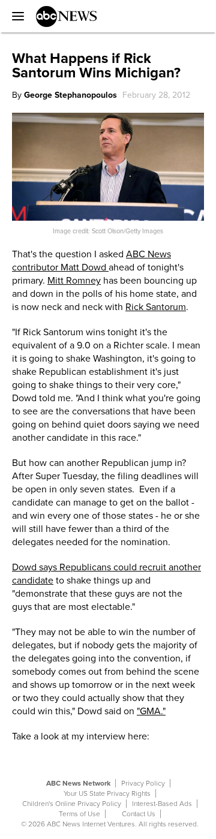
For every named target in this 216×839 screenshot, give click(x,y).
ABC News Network (78, 783)
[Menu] (15, 16)
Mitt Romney (74, 281)
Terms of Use (79, 814)
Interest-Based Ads (162, 803)
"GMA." (151, 711)
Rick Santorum (155, 307)
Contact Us (138, 814)
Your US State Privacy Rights (107, 793)
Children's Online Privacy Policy (71, 803)
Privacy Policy (143, 783)
